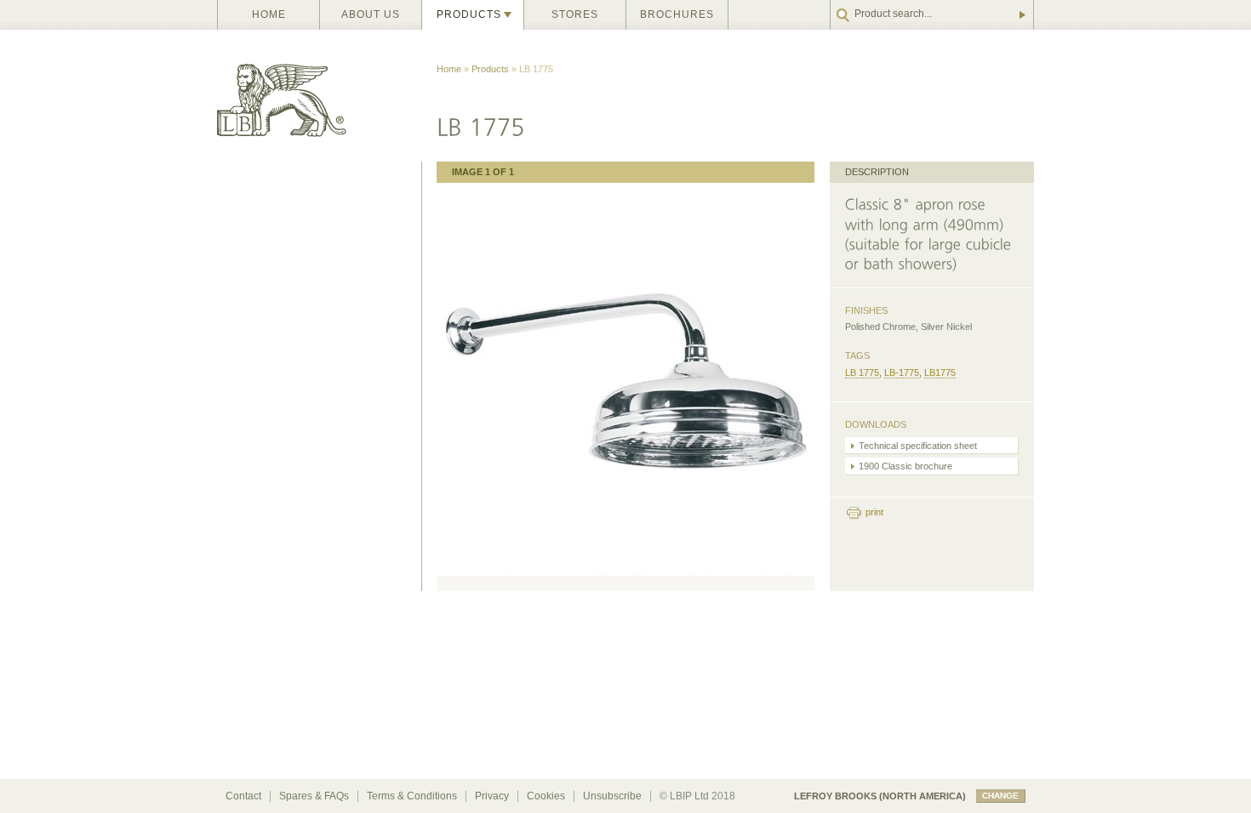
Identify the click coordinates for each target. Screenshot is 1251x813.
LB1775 (940, 372)
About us (370, 14)
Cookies (546, 796)
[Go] (932, 15)
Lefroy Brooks (319, 96)
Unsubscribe (612, 796)
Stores (574, 14)
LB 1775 (862, 372)
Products (469, 14)
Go (1021, 15)
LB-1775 (901, 372)
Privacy (492, 796)
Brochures (677, 14)
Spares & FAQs (314, 796)
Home (269, 14)
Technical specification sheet (918, 446)
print (874, 512)
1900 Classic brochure (905, 466)
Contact (243, 796)
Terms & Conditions (412, 796)
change (1000, 795)
